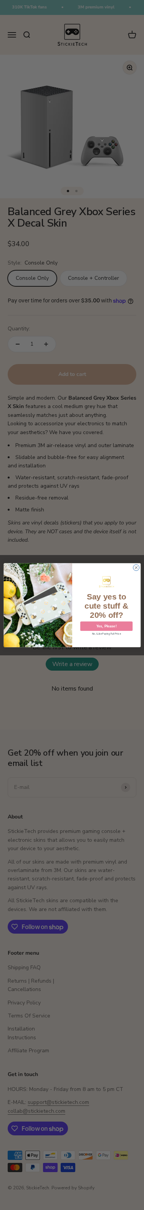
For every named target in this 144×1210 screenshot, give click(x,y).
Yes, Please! (106, 626)
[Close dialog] (136, 567)
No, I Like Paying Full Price (106, 633)
